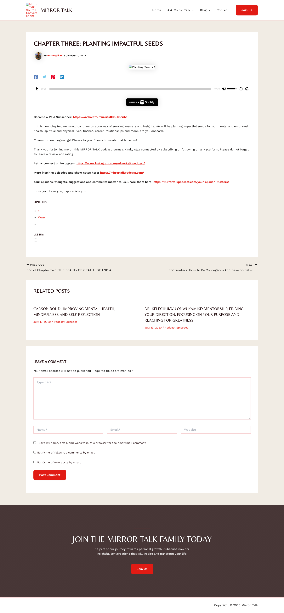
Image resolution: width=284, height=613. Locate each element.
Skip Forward (247, 89)
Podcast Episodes (65, 321)
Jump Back (241, 89)
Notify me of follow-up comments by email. (66, 452)
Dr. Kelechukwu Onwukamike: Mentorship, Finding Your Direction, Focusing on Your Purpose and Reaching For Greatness (194, 314)
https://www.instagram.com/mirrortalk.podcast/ (111, 163)
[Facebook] (36, 77)
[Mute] (224, 89)
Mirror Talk (56, 10)
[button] (192, 10)
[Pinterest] (53, 77)
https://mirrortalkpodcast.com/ (122, 172)
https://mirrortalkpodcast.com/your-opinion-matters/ (191, 182)
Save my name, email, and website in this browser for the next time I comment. (92, 442)
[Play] (37, 89)
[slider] (130, 89)
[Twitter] (44, 77)
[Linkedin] (62, 77)
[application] (142, 89)
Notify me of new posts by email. (59, 462)
